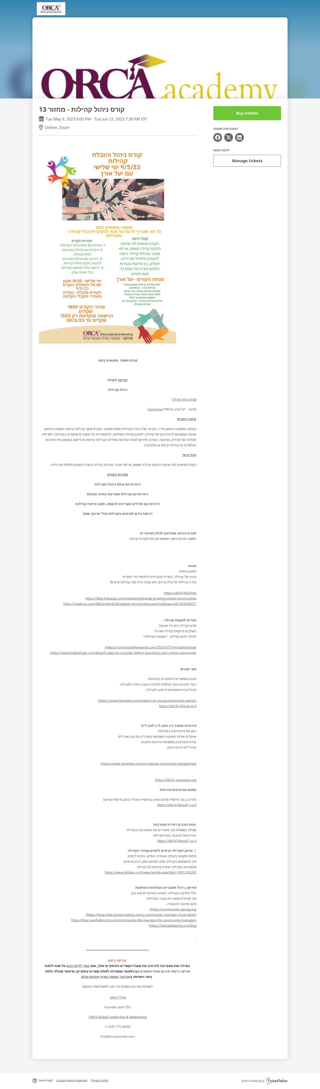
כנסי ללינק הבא (77, 966)
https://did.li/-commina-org (175, 780)
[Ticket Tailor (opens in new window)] (277, 1081)
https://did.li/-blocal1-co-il (176, 805)
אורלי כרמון (117, 997)
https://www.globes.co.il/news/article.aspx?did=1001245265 (150, 872)
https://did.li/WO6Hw (180, 593)
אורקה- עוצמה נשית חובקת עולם (105, 976)
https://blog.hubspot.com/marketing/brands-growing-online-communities (140, 598)
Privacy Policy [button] (99, 1080)
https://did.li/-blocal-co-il (177, 706)
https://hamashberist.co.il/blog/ (172, 925)
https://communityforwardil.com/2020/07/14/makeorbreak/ (150, 647)
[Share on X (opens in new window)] (228, 137)
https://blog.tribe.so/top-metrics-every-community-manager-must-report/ (141, 914)
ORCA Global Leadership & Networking (118, 1017)
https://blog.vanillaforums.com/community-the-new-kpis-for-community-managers (133, 920)
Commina (155, 409)
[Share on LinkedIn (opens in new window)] (239, 137)
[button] (72, 1080)
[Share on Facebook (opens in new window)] (217, 137)
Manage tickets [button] (247, 160)
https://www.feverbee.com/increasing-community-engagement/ (148, 763)
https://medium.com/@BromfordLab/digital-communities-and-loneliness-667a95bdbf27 (129, 604)
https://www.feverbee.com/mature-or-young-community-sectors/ (147, 700)
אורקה (122, 380)
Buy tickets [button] (247, 113)
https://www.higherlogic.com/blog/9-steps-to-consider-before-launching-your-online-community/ (123, 652)
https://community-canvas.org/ (173, 909)
